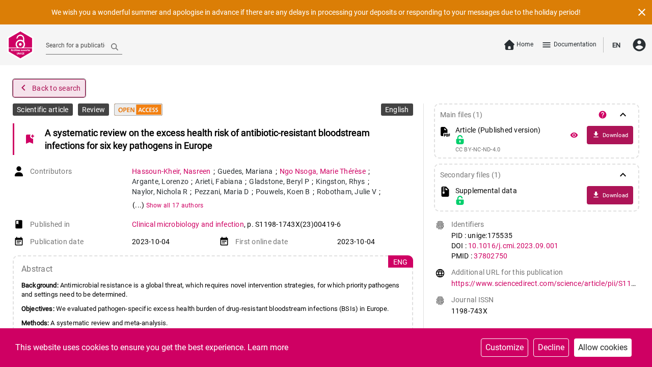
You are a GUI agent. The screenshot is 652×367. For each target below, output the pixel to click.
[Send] (114, 46)
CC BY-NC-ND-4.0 (478, 149)
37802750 (490, 256)
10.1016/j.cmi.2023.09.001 (513, 246)
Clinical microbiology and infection (188, 224)
